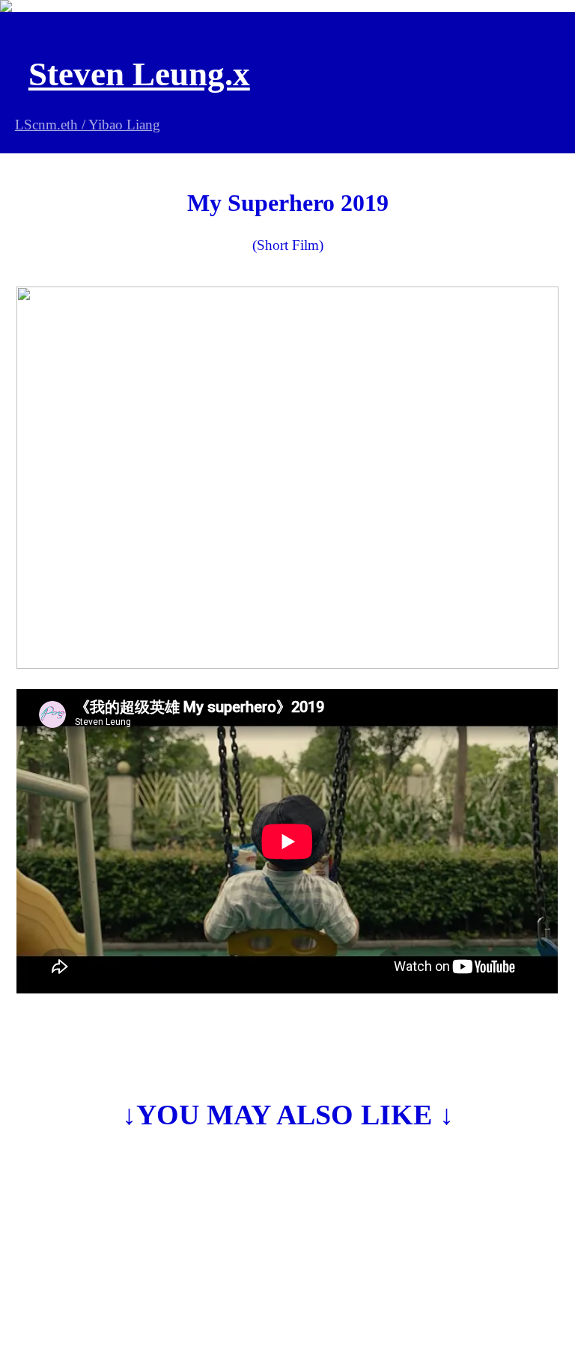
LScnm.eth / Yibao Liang (87, 124)
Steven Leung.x (139, 74)
